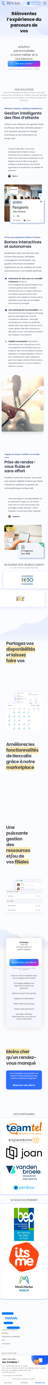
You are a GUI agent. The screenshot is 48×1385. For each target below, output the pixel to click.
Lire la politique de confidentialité (12, 1375)
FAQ (3, 1340)
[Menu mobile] (44, 3)
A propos (5, 1333)
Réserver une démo (24, 1085)
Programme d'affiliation (11, 1337)
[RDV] (24, 1320)
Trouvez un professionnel (11, 3)
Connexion (6, 1344)
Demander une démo (24, 64)
